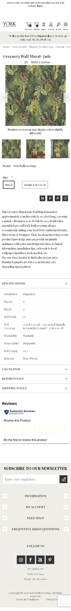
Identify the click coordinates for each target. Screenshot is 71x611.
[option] (35, 149)
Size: (6, 177)
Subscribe (63, 479)
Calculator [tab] (11, 369)
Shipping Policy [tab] (14, 388)
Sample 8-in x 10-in (35, 184)
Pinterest (50, 559)
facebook (50, 198)
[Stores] (43, 24)
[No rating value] (13, 62)
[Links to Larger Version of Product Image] (35, 95)
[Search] (58, 24)
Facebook (30, 559)
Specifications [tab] (13, 283)
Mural (8, 184)
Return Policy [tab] (13, 379)
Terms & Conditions (27, 599)
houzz (65, 198)
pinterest (57, 198)
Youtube (40, 559)
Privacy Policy (54, 599)
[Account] (51, 24)
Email (42, 198)
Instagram (21, 559)
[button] (65, 24)
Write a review (40, 62)
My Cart (28, 24)
